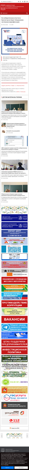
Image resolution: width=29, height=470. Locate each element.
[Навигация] (1, 13)
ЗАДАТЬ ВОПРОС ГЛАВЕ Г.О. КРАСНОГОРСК (12, 85)
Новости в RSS (15, 428)
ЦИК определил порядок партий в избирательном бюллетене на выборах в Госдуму (14, 148)
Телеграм (22, 91)
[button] (2, 436)
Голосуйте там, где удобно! (13, 131)
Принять (7, 467)
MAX (18, 91)
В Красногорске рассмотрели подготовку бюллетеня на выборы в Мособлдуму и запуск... (13, 112)
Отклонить (21, 467)
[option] (14, 435)
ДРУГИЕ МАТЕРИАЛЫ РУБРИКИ (12, 97)
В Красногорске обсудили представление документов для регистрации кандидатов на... (13, 194)
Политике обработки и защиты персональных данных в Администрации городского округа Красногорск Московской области (14, 459)
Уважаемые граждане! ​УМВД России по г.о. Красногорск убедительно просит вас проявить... (14, 172)
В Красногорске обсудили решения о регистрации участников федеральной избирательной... (16, 125)
